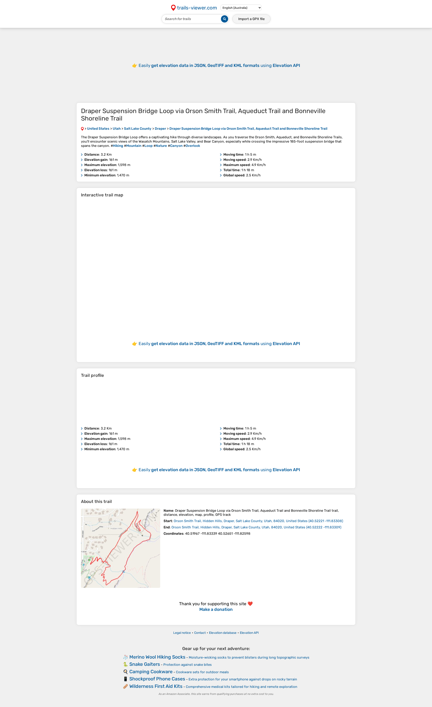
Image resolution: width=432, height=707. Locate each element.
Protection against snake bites (187, 665)
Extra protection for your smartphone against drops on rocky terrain (243, 679)
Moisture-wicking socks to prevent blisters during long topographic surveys (249, 657)
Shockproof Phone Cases (157, 679)
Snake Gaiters (144, 664)
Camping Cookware (151, 671)
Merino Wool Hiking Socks (157, 657)
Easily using (219, 65)
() (258, 521)
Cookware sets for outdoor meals (202, 672)
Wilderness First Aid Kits (155, 686)
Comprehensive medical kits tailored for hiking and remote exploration (241, 687)
